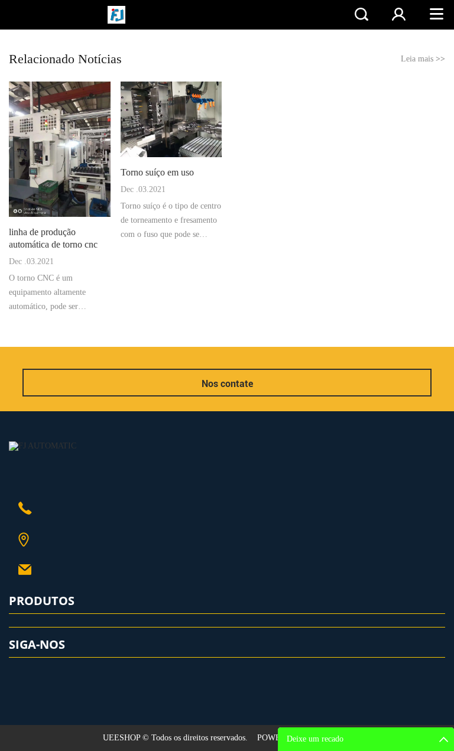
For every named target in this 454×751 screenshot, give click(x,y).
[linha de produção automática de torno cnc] (59, 149)
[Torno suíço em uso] (171, 119)
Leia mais (423, 58)
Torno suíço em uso (157, 172)
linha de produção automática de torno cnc (53, 238)
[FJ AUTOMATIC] (42, 445)
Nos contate (227, 383)
